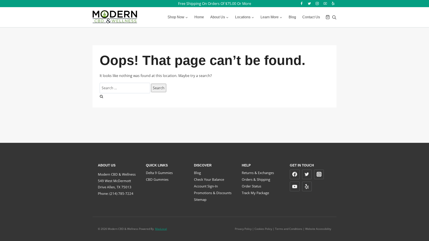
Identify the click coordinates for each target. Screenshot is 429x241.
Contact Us (311, 17)
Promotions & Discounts (212, 193)
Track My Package (255, 193)
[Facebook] (301, 3)
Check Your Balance (209, 179)
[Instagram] (317, 3)
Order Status (251, 186)
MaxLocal (161, 229)
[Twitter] (309, 3)
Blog (292, 17)
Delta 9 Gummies (159, 172)
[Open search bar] (334, 17)
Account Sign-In (206, 186)
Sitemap (200, 199)
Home (199, 17)
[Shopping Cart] (328, 17)
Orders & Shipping (256, 179)
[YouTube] (325, 3)
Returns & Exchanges (258, 172)
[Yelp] (333, 3)
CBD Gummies (157, 179)
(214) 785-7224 (121, 193)
